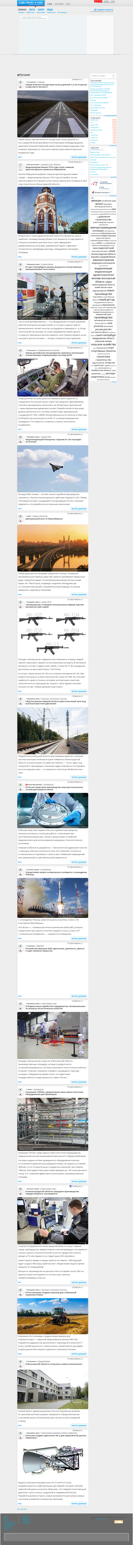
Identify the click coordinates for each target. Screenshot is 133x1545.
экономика (103, 374)
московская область (105, 280)
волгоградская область (97, 212)
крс (108, 251)
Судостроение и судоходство (100, 155)
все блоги (113, 177)
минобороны (105, 265)
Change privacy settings (8, 1528)
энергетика (97, 376)
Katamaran (94, 140)
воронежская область (110, 212)
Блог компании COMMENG (99, 103)
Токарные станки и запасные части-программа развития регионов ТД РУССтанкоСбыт (102, 84)
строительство (103, 359)
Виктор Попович (33, 164)
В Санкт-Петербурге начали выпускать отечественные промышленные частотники (54, 268)
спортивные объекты (103, 350)
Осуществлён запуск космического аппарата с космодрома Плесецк (56, 873)
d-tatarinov (94, 135)
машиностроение (103, 259)
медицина (97, 262)
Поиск (113, 1)
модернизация (103, 268)
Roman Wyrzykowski (34, 785)
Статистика (94, 174)
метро (100, 265)
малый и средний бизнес (103, 256)
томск (92, 365)
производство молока (103, 320)
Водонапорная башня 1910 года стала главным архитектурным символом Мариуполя (50, 168)
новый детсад (106, 299)
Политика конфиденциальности (10, 1522)
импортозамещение (103, 227)
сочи (94, 348)
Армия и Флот (46, 437)
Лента (32, 9)
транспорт (99, 365)
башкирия (107, 204)
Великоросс (95, 120)
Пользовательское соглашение (9, 1525)
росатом (99, 326)
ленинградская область (103, 253)
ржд (110, 322)
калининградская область (100, 240)
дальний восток (105, 214)
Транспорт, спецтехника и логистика (54, 699)
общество (94, 307)
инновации (98, 230)
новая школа (101, 287)
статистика (103, 356)
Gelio (29, 516)
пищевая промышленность (103, 312)
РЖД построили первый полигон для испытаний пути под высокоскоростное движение (56, 702)
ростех (107, 329)
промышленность (101, 323)
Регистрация (59, 4)
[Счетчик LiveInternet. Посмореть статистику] (118, 1523)
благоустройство (96, 209)
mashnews (31, 946)
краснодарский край (103, 248)
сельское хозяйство (103, 344)
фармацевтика (104, 368)
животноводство (100, 222)
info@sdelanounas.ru (101, 1519)
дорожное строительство (103, 218)
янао (114, 377)
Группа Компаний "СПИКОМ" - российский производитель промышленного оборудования (101, 90)
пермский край (111, 307)
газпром (93, 214)
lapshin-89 (94, 125)
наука (108, 281)
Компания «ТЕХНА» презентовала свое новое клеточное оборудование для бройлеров (54, 1093)
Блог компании (62, 12)
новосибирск (98, 297)
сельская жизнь (103, 341)
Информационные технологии (49, 350)
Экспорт (93, 172)
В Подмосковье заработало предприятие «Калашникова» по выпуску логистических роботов (56, 1007)
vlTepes (93, 143)
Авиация (41, 82)
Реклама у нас (51, 12)
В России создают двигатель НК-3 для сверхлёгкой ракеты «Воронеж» (56, 1436)
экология (96, 373)
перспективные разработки (103, 310)
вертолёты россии (106, 209)
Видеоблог (40, 946)
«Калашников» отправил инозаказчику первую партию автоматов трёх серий (55, 605)
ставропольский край (103, 354)
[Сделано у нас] (31, 3)
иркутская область (103, 238)
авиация (96, 200)
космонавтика (104, 245)
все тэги (114, 382)
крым (112, 250)
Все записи (22, 1509)
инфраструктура (108, 235)
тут (44, 18)
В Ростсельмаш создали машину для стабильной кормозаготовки (51, 1293)
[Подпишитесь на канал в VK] (21, 48)
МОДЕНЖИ (94, 110)
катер (104, 243)
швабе (114, 370)
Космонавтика (46, 870)
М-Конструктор (95, 113)
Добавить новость (105, 10)
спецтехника (102, 348)
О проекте (21, 12)
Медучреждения (44, 1361)
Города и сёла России (40, 516)
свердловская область (103, 338)
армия (99, 203)
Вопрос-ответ (30, 12)
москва (96, 278)
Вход (50, 4)
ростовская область (100, 332)
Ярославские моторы (97, 108)
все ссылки (113, 195)
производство (103, 317)
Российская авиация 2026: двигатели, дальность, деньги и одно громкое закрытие (55, 949)
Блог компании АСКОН (98, 95)
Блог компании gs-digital (98, 98)
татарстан (110, 362)
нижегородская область (103, 284)
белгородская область (103, 206)
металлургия (109, 263)
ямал (111, 377)
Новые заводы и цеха (49, 1004)
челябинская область (101, 370)
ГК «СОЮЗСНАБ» (96, 105)
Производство (49, 785)
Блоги (41, 9)
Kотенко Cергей (33, 870)
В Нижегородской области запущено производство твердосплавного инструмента (52, 1192)
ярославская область (103, 380)
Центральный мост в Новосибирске (44, 518)
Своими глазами (47, 264)
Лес (92, 132)
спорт (111, 347)
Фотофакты (94, 162)
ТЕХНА (29, 1089)
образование (108, 304)
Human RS (94, 137)
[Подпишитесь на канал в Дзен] (21, 42)
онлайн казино (102, 307)
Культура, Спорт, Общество (51, 164)
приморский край (103, 314)
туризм (107, 365)
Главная (22, 9)
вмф (114, 209)
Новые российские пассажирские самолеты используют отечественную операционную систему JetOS (55, 353)
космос (112, 245)
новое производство (104, 292)
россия (99, 329)
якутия (107, 377)
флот (110, 368)
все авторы (113, 145)
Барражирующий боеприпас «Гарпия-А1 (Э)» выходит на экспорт (53, 440)
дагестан (98, 214)
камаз (99, 243)
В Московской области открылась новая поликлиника (54, 1364)
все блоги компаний (110, 115)
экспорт (111, 373)
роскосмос (108, 326)
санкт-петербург (106, 335)
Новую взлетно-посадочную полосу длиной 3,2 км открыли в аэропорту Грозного (56, 85)
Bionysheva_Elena (33, 264)
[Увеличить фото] (52, 378)
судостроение (98, 362)
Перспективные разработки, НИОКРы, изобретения (59, 1433)
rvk (92, 122)
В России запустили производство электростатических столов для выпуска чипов (54, 788)
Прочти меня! (98, 1)
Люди (50, 9)
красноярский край (99, 251)
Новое (68, 4)
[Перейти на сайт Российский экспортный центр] (101, 190)
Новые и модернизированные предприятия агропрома (100, 168)
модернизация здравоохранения (103, 273)
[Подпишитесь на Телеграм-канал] (21, 37)
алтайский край (109, 200)
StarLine (93, 100)
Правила (106, 1)
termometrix (31, 82)
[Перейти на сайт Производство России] (101, 193)
